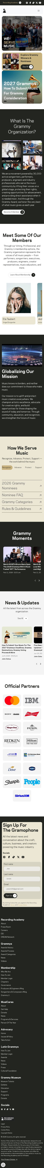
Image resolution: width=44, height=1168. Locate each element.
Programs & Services (9, 1019)
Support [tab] (38, 467)
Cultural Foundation (9, 1071)
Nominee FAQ (12, 495)
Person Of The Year (8, 1023)
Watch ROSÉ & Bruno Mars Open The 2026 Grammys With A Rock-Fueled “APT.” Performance (17, 567)
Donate (4, 1013)
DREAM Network (7, 937)
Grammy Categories (17, 502)
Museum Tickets (7, 1081)
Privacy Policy (22, 905)
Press (3, 1067)
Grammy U (5, 995)
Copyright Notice (6, 1133)
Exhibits (4, 1085)
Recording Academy (10, 2)
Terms (13, 905)
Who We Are (6, 972)
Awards (4, 1057)
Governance (6, 985)
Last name (8, 874)
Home (3, 1033)
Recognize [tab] (6, 467)
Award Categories (8, 954)
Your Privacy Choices (8, 1159)
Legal (3, 1124)
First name (8, 864)
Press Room (6, 927)
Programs (5, 1095)
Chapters (5, 982)
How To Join (5, 975)
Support (4, 1092)
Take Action (5, 1040)
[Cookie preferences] (3, 1165)
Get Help (4, 1009)
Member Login (6, 978)
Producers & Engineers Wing (12, 988)
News (3, 958)
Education (5, 1088)
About (3, 923)
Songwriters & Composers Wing (14, 992)
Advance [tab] (17, 467)
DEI (2, 934)
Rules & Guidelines (16, 509)
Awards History (7, 948)
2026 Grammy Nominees (13, 486)
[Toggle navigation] (38, 10)
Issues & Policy (7, 1037)
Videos (4, 961)
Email (6, 884)
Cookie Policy (5, 1130)
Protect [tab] (28, 467)
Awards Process (7, 951)
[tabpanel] (22, 496)
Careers (4, 930)
